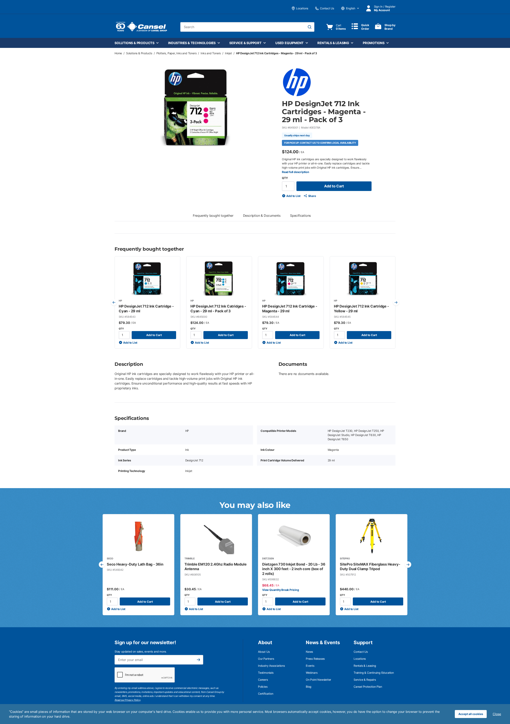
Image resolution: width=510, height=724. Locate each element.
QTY (285, 178)
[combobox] (247, 27)
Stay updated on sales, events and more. (141, 651)
